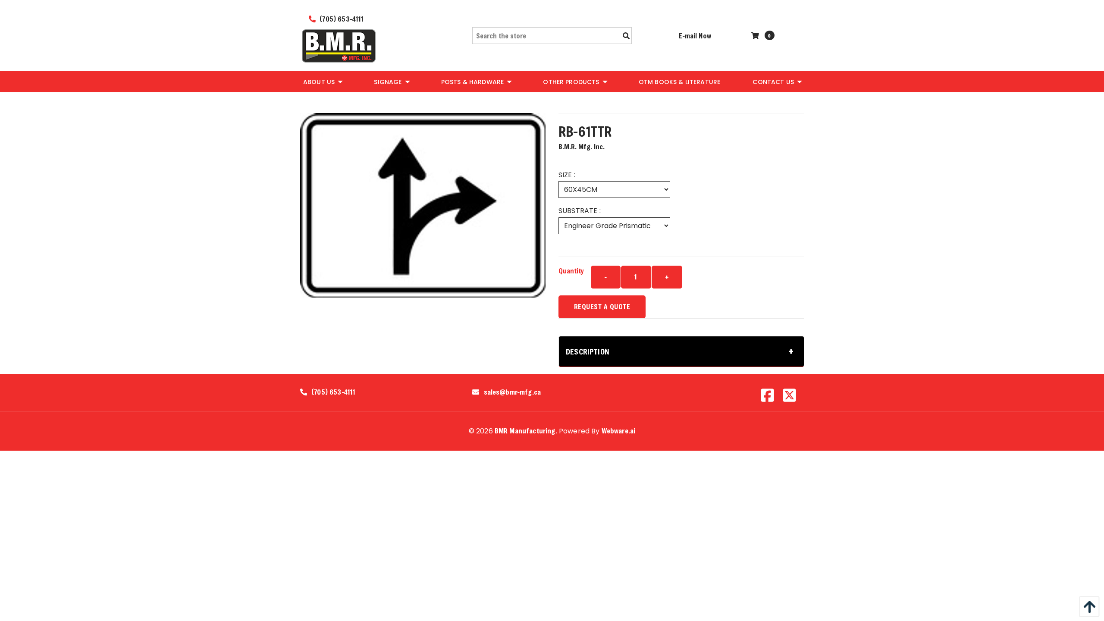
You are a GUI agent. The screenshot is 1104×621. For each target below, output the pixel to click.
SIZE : (566, 175)
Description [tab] (587, 351)
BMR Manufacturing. (526, 430)
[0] (756, 35)
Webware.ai (619, 430)
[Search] (626, 35)
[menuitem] (322, 81)
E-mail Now (695, 35)
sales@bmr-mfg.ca (512, 392)
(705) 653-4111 (341, 18)
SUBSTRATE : (579, 211)
